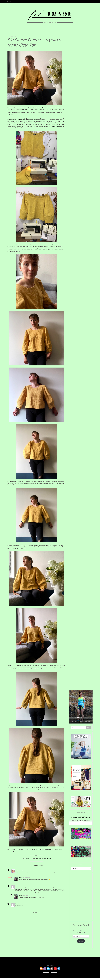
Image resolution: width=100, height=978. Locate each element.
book (74, 817)
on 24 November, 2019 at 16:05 (24, 903)
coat (86, 817)
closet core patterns (41, 858)
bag (72, 817)
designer (72, 820)
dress (81, 820)
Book (46, 31)
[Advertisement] (81, 897)
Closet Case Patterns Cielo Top (37, 107)
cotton (88, 817)
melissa (20, 877)
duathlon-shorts (87, 820)
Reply (36, 870)
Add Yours (41, 865)
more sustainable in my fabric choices (17, 119)
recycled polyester (33, 119)
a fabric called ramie (20, 122)
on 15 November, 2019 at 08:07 (27, 877)
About (77, 31)
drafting (76, 820)
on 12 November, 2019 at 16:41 (28, 870)
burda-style (77, 817)
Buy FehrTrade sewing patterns (30, 31)
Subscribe (81, 941)
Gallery (55, 31)
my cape (25, 668)
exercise (74, 823)
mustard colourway (54, 126)
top (50, 858)
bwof (82, 817)
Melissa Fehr (53, 965)
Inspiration (66, 31)
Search (10, 1)
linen (48, 858)
